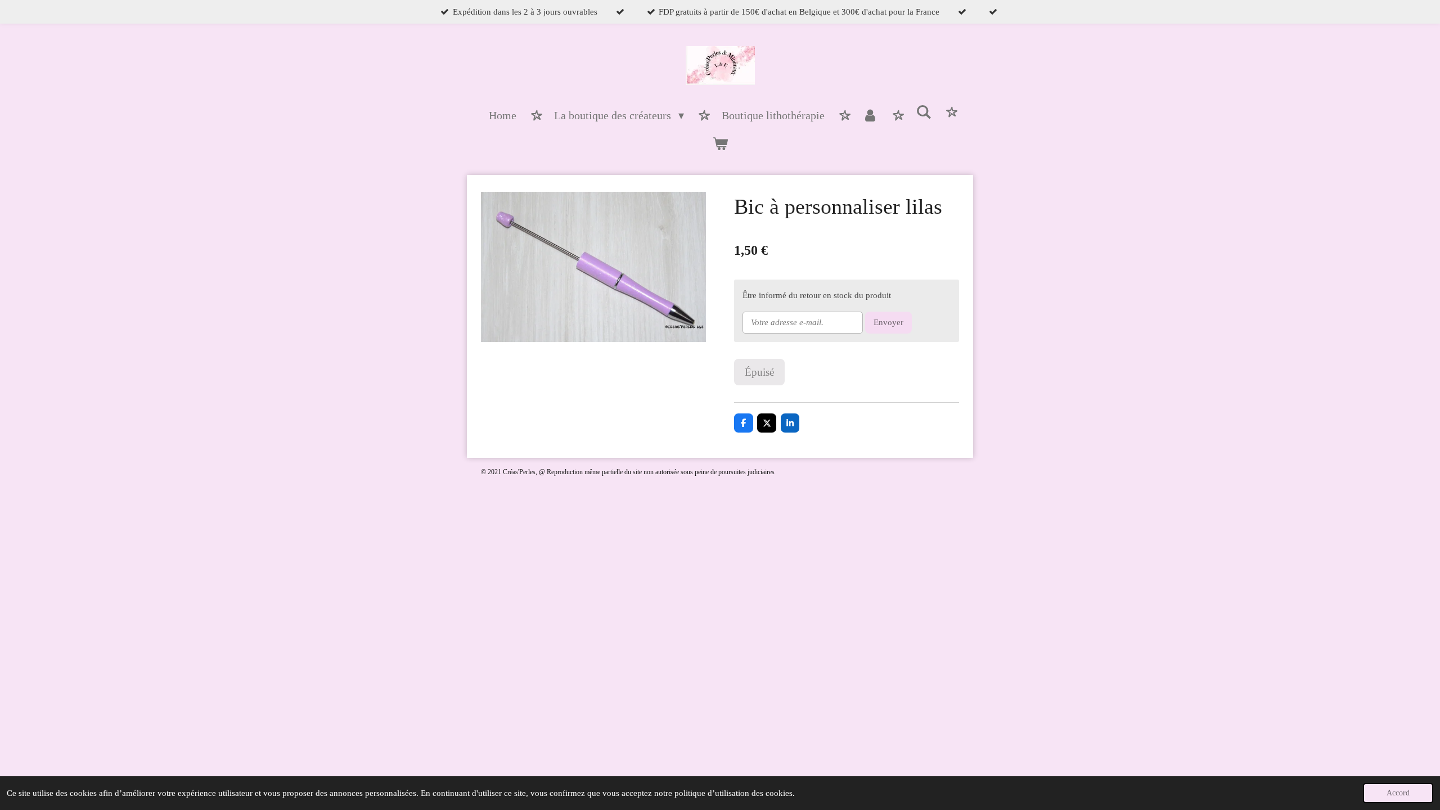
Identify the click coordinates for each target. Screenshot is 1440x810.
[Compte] (870, 116)
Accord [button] (1398, 793)
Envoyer (888, 322)
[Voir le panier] (720, 144)
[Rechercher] (923, 112)
